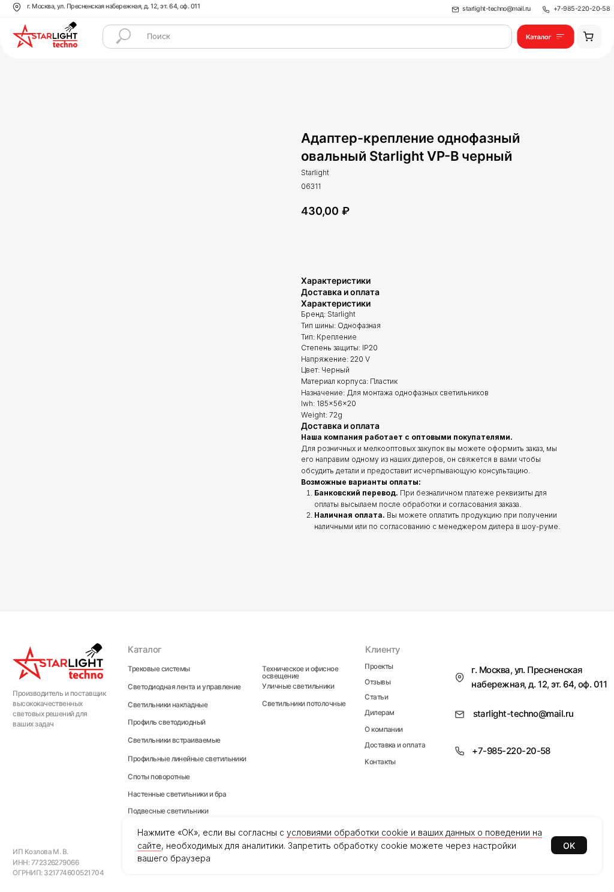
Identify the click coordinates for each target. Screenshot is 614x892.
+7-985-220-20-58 (581, 9)
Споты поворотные (158, 777)
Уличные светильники (298, 686)
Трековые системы (158, 669)
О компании (384, 730)
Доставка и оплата (395, 745)
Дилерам (379, 713)
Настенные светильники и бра (177, 794)
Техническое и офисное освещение (300, 673)
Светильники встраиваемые (174, 740)
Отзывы (377, 682)
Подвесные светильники (168, 811)
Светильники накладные (167, 705)
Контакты (380, 762)
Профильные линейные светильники (187, 759)
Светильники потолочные (303, 704)
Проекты (379, 667)
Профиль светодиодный (166, 722)
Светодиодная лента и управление (184, 687)
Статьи (376, 697)
